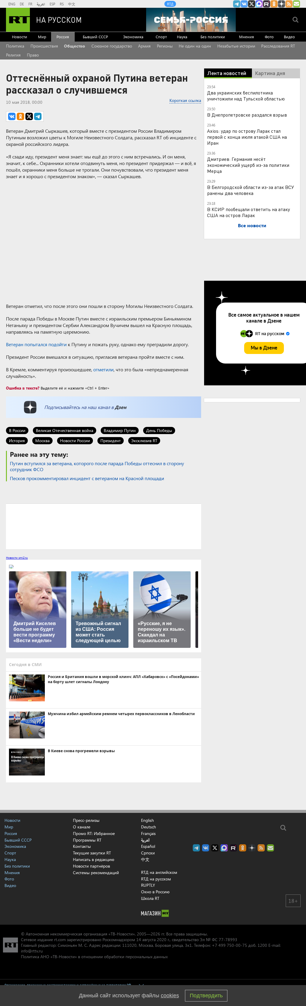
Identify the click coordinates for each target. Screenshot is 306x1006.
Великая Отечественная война (64, 430)
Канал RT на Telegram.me (236, 3)
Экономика (133, 36)
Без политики (213, 36)
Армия (144, 46)
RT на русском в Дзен (281, 3)
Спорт (161, 36)
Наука (182, 36)
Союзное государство (111, 46)
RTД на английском (159, 872)
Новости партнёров (91, 866)
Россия (62, 36)
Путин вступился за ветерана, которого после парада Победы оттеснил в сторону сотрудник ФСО (97, 466)
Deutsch (148, 826)
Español (148, 846)
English (147, 820)
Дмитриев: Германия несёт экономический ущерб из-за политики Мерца (248, 165)
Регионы (165, 46)
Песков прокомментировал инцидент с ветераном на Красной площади (87, 478)
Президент (110, 440)
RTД (170, 3)
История (17, 440)
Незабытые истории (236, 46)
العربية (41, 3)
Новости (19, 36)
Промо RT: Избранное (94, 833)
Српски (148, 852)
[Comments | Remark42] (103, 526)
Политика (15, 46)
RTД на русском (156, 879)
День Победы (159, 430)
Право (33, 55)
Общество (74, 46)
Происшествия (44, 46)
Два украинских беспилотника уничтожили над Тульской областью (246, 95)
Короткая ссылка (185, 100)
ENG (11, 3)
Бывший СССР (95, 36)
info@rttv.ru (32, 951)
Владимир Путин (120, 430)
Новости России (75, 440)
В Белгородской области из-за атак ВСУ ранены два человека (250, 190)
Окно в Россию (155, 891)
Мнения (246, 36)
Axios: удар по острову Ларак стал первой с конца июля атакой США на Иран (247, 137)
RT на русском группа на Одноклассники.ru (274, 3)
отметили (103, 369)
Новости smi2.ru (17, 557)
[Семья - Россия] (191, 20)
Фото (269, 36)
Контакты (82, 846)
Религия (13, 55)
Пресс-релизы (86, 820)
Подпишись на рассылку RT (296, 3)
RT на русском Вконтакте (244, 3)
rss (289, 3)
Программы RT (87, 840)
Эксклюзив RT (144, 440)
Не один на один (195, 46)
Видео (289, 36)
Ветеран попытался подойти (36, 344)
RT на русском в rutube (266, 3)
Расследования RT (278, 46)
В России (17, 430)
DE (22, 3)
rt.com (60, 939)
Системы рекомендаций (96, 872)
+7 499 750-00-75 (229, 945)
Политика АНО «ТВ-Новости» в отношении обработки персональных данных (94, 956)
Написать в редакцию (93, 859)
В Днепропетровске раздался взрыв (247, 115)
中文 (71, 3)
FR (30, 3)
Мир (42, 36)
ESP (52, 3)
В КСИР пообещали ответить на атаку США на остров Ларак (248, 212)
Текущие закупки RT (92, 853)
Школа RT (150, 898)
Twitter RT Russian (251, 3)
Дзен (120, 407)
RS (62, 3)
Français (148, 833)
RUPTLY (148, 885)
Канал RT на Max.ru (259, 3)
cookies (170, 996)
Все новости (252, 225)
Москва (42, 440)
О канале (81, 827)
